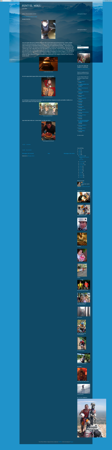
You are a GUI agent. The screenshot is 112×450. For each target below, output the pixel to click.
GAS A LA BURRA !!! (82, 125)
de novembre (82, 161)
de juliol (81, 167)
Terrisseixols (81, 106)
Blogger (71, 441)
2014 (80, 149)
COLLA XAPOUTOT (82, 98)
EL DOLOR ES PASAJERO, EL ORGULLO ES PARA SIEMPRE (84, 121)
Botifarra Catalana (82, 127)
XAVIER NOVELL (82, 130)
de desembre (82, 155)
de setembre (82, 164)
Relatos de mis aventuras (84, 112)
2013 (80, 151)
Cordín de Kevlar (82, 109)
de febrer (81, 175)
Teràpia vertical (82, 81)
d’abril (81, 172)
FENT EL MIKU (31, 5)
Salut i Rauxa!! (81, 95)
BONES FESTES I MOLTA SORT (29, 16)
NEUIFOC (80, 117)
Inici (49, 153)
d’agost (81, 166)
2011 (80, 154)
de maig (81, 170)
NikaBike (80, 103)
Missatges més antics (69, 153)
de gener (81, 177)
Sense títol (81, 159)
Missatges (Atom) (31, 155)
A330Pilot (60, 441)
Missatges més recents (28, 153)
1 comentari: (28, 144)
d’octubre (81, 163)
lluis (83, 182)
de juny (81, 169)
